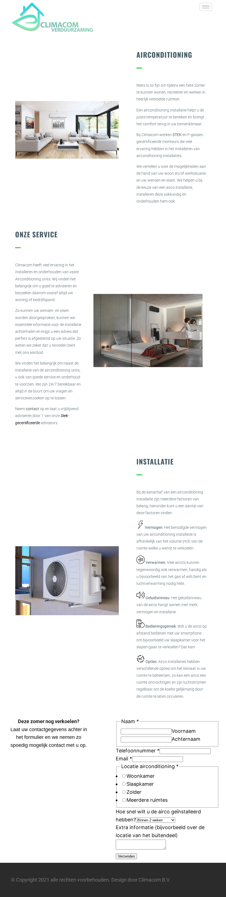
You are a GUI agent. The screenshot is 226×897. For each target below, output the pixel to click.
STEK (177, 134)
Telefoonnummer (138, 750)
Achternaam (186, 739)
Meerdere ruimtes (147, 800)
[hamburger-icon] (206, 7)
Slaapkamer (140, 784)
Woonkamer (141, 776)
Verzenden (126, 856)
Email (124, 758)
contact (32, 409)
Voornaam (184, 731)
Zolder (134, 792)
